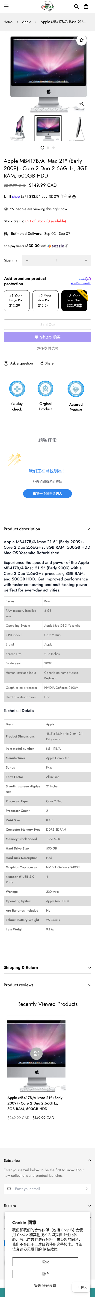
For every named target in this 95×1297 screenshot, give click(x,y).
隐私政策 (50, 1249)
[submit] (86, 1189)
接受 (45, 1261)
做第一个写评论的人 (47, 493)
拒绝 (45, 1274)
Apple (26, 21)
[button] (47, 245)
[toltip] (81, 103)
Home (8, 21)
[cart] (86, 6)
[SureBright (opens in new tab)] (84, 279)
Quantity (10, 260)
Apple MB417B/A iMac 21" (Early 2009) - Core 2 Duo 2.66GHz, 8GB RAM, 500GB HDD (34, 1103)
